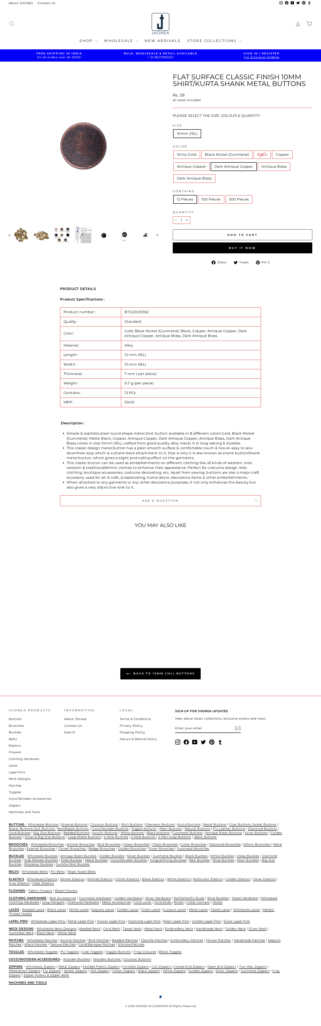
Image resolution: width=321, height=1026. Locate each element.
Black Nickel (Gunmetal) (227, 154)
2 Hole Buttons (143, 837)
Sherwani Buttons (160, 824)
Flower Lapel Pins (111, 921)
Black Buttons (158, 832)
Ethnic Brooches (257, 844)
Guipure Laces (174, 909)
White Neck (66, 932)
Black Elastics (153, 879)
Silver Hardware (158, 898)
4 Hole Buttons (116, 837)
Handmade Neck (209, 928)
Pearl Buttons (170, 828)
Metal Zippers (69, 966)
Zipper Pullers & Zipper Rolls (46, 975)
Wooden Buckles (76, 959)
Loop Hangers (53, 902)
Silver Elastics (264, 879)
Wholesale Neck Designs (56, 928)
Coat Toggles (92, 951)
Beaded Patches (125, 940)
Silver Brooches (162, 848)
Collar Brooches (193, 844)
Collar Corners (198, 902)
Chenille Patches (154, 940)
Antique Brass (274, 166)
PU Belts (58, 871)
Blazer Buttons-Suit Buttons (32, 828)
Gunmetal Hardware (95, 898)
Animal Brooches (81, 844)
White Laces (79, 909)
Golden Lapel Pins (206, 921)
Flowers (15, 752)
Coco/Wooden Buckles (128, 860)
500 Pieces (239, 199)
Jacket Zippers (75, 970)
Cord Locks (143, 902)
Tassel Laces (220, 909)
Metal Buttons (214, 824)
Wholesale (119, 41)
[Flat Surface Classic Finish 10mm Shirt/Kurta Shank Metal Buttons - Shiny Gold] (24, 631)
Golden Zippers (200, 970)
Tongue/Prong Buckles (168, 860)
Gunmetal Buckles (167, 856)
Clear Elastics (43, 883)
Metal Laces (198, 909)
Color (180, 146)
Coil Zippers (162, 966)
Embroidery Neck (179, 928)
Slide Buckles (71, 860)
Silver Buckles (138, 856)
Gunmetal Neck (21, 932)
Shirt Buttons (132, 824)
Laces (13, 765)
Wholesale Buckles (42, 856)
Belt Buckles (199, 860)
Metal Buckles (96, 860)
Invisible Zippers (136, 966)
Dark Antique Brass (194, 178)
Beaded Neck (89, 928)
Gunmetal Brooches (193, 848)
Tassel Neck (132, 928)
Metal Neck (153, 928)
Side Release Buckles (41, 860)
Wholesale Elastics (42, 879)
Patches (15, 785)
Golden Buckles (111, 856)
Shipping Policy (132, 732)
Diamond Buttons (262, 828)
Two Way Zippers (253, 966)
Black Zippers (149, 970)
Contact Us (46, 3)
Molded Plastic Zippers (101, 966)
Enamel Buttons (74, 824)
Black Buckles (196, 856)
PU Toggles (69, 951)
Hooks (217, 902)
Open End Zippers (221, 966)
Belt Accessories (63, 898)
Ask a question (160, 500)
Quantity (183, 212)
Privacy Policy (131, 725)
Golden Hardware (128, 898)
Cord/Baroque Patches (97, 944)
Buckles (15, 732)
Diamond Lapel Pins (144, 921)
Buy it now (242, 248)
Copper (282, 154)
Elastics (15, 745)
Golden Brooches (132, 848)
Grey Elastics (19, 883)
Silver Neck (257, 928)
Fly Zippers (52, 970)
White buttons (132, 832)
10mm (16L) (187, 133)
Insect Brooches (136, 844)
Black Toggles (170, 951)
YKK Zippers (99, 970)
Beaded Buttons (77, 832)
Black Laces (56, 909)
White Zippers (174, 970)
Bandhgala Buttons (73, 828)
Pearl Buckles (248, 860)
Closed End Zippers (189, 966)
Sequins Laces (102, 909)
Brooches (16, 725)
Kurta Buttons (189, 824)
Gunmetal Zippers (255, 970)
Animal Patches (73, 940)
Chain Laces (150, 909)
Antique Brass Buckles (78, 856)
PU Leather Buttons (229, 828)
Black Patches (35, 944)
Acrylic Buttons (104, 832)
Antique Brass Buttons (223, 832)
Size (177, 125)
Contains (184, 191)
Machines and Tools (24, 812)
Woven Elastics (72, 879)
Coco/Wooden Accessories (30, 798)
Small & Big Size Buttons (45, 837)
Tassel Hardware (245, 898)
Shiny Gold (187, 154)
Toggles (15, 792)
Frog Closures (145, 951)
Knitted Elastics (99, 879)
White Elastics (179, 879)
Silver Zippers (227, 970)
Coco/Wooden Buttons (110, 828)
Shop (86, 41)
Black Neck (45, 932)
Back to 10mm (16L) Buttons (163, 673)
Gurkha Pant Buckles (73, 864)
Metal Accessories (116, 902)
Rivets (179, 902)
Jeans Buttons (205, 837)
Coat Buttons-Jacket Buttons (252, 824)
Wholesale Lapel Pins (48, 921)
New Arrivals (162, 41)
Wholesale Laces (246, 909)
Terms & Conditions (135, 719)
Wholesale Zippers (40, 966)
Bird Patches (98, 940)
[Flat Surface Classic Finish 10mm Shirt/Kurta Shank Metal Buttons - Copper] (42, 631)
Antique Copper (191, 166)
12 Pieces (185, 199)
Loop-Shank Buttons (84, 837)
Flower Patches (218, 940)
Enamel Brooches (41, 848)
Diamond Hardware (83, 902)
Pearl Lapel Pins (176, 921)
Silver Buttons (256, 832)
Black (262, 154)
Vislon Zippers (123, 970)
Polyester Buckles (38, 864)
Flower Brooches (72, 848)
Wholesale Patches (42, 940)
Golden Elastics (238, 879)
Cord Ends (163, 902)
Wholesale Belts (35, 871)
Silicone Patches (131, 944)
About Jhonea (75, 719)
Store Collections (212, 41)
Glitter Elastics (127, 879)
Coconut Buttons (104, 824)
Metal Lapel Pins (81, 921)
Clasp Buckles (248, 856)
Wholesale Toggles (42, 951)
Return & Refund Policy (138, 739)
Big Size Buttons (46, 832)
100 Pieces (211, 199)
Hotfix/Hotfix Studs (189, 898)
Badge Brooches (101, 848)
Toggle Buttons (144, 828)
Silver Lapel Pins (237, 921)
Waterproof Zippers (24, 970)
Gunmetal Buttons (187, 832)
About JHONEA (21, 3)
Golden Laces (127, 909)
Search (69, 732)
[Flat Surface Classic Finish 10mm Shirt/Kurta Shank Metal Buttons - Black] (36, 631)
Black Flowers (66, 890)
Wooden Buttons (107, 959)
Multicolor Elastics (208, 879)
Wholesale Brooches (47, 844)
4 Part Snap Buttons (174, 837)
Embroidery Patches (186, 940)
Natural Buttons (197, 828)
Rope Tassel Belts (82, 871)
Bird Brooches (109, 844)
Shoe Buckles (223, 860)
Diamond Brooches (225, 844)
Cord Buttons (20, 832)
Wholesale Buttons (43, 824)
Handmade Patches (249, 940)
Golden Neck (235, 928)
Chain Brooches (165, 844)
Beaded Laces (33, 909)
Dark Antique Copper (233, 166)
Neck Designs (20, 779)
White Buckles (222, 856)
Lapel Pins (17, 772)
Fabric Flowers (40, 890)
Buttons (15, 719)
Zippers (15, 805)
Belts (13, 739)
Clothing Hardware (24, 759)
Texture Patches (63, 944)
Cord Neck (111, 928)
